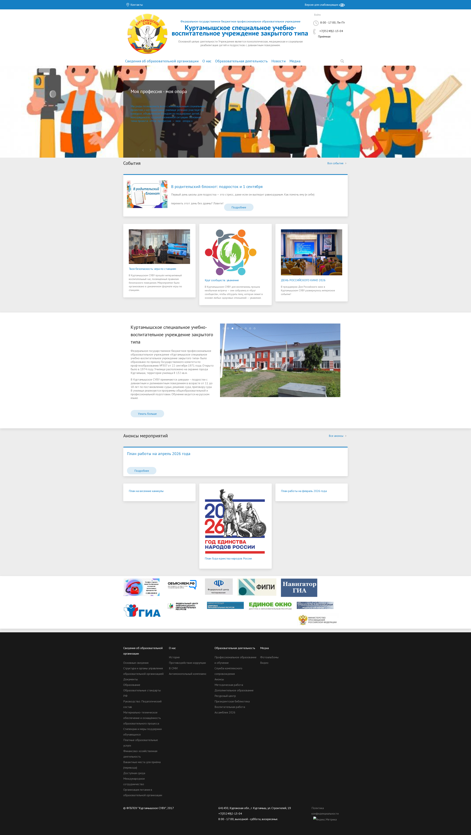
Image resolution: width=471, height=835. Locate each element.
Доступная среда (134, 773)
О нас (206, 61)
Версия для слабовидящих (322, 4)
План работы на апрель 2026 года (158, 453)
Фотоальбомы (269, 657)
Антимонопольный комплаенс (187, 674)
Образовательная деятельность (241, 61)
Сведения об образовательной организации (162, 61)
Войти (317, 14)
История (174, 657)
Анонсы (219, 679)
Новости (278, 61)
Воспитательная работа (230, 707)
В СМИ (173, 668)
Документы (130, 679)
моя (178, 121)
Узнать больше (147, 413)
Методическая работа (229, 685)
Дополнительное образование (234, 690)
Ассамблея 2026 (225, 712)
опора (186, 121)
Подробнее (238, 207)
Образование (131, 685)
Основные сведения (135, 663)
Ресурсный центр (225, 696)
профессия (164, 121)
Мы (133, 106)
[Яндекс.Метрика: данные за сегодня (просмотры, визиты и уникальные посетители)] (325, 819)
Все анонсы (336, 436)
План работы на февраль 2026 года (304, 491)
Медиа (294, 61)
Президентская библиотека (232, 701)
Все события (335, 163)
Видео (264, 663)
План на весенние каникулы (146, 491)
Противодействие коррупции (187, 663)
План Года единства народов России (228, 558)
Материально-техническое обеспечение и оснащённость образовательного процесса (142, 717)
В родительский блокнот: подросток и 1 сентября (217, 186)
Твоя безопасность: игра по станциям (152, 269)
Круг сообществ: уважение (222, 280)
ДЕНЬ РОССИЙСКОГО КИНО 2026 (303, 280)
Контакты (136, 4)
